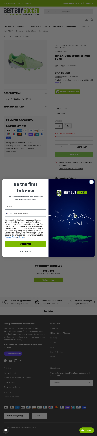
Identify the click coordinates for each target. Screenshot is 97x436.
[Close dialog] (91, 182)
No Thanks (25, 251)
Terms (21, 237)
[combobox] (9, 214)
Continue (25, 243)
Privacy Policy (11, 237)
